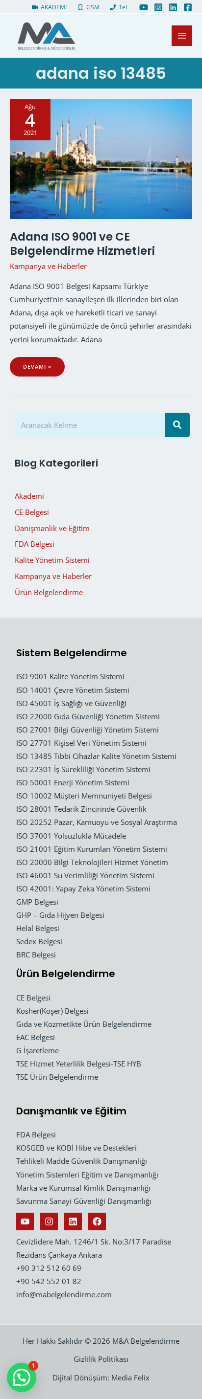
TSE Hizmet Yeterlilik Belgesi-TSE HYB (78, 1063)
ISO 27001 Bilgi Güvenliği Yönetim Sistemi (87, 729)
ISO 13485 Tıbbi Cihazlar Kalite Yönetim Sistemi (96, 756)
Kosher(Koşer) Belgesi (52, 1011)
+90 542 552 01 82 (48, 1281)
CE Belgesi (32, 512)
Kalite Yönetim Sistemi (52, 560)
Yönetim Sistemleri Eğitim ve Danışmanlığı (87, 1174)
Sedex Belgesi (39, 941)
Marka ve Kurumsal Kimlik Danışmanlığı (83, 1188)
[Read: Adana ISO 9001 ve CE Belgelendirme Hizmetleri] (101, 158)
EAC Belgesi (35, 1037)
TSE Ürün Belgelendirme (57, 1077)
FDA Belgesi (34, 544)
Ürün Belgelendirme (49, 592)
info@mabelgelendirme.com (64, 1294)
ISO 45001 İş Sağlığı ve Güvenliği (71, 703)
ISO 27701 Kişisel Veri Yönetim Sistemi (81, 743)
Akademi (29, 496)
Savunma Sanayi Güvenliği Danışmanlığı (84, 1201)
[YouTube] (143, 7)
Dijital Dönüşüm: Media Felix (101, 1377)
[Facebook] (187, 7)
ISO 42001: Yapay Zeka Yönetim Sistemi (83, 888)
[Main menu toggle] (182, 35)
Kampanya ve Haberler (48, 266)
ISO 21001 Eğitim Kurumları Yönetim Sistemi (91, 849)
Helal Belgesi (37, 928)
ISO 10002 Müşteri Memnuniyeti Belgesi (84, 795)
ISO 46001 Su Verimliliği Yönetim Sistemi (85, 875)
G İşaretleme (37, 1050)
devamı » (44, 369)
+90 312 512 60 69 (48, 1268)
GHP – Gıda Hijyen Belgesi (60, 915)
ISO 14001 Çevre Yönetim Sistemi (72, 690)
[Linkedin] (173, 7)
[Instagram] (158, 7)
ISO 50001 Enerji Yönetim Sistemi (72, 782)
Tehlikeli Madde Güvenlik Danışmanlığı (81, 1161)
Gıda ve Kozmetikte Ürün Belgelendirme (84, 1024)
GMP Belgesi (37, 902)
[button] (21, 1377)
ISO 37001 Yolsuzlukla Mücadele (71, 836)
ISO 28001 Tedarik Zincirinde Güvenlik (81, 809)
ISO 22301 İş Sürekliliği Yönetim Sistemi (83, 769)
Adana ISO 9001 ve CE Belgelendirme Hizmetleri (82, 244)
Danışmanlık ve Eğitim (52, 528)
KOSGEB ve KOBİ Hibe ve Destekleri (76, 1148)
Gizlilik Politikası (101, 1359)
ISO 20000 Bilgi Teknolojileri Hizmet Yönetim (92, 862)
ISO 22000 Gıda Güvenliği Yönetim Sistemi (88, 716)
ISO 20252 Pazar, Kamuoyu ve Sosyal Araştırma (96, 822)
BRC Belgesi (36, 954)
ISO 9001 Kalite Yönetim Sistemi (70, 676)
